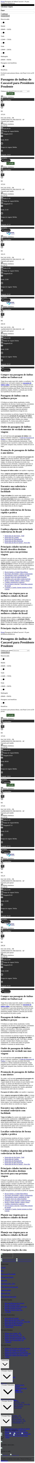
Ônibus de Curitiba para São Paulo (15, 1350)
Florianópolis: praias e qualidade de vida (17, 575)
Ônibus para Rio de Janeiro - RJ (14, 1337)
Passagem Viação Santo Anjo (14, 1310)
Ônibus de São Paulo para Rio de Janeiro (17, 1348)
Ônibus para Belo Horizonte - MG (15, 1338)
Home (3, 1)
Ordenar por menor (7, 91)
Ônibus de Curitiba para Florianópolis (16, 1352)
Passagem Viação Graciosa (13, 1308)
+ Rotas (7, 1357)
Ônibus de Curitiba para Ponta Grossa (16, 1355)
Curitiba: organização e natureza (14, 582)
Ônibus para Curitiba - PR (13, 1333)
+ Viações (8, 1312)
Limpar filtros (5, 16)
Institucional (5, 1360)
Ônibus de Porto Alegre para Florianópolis (18, 1353)
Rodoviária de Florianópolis (13, 539)
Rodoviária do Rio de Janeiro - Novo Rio (17, 542)
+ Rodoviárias (9, 1327)
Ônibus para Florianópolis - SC (14, 1340)
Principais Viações (7, 1371)
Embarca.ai (4, 1460)
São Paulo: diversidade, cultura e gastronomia (19, 574)
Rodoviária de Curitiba (12, 537)
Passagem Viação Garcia (12, 1305)
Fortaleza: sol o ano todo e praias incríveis (17, 579)
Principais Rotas (6, 1416)
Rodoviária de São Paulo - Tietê (14, 536)
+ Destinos (8, 1342)
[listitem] (8, 1259)
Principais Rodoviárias (8, 1385)
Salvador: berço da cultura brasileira (16, 577)
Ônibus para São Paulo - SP (13, 1335)
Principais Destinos (7, 1401)
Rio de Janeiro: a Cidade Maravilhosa (16, 572)
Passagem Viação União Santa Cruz (16, 1306)
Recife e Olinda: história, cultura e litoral (17, 580)
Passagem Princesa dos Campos (14, 1303)
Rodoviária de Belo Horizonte (14, 541)
